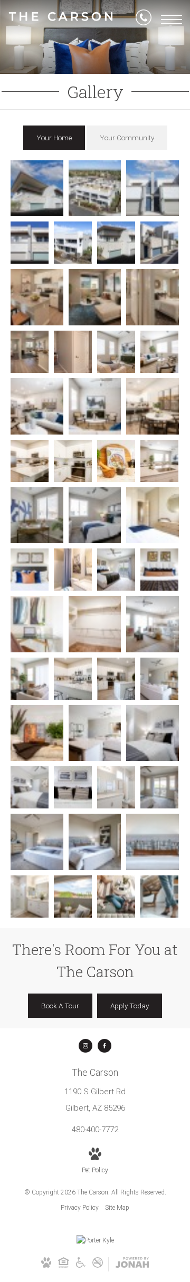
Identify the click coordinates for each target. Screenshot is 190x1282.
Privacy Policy (80, 1207)
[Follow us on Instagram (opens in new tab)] (85, 1046)
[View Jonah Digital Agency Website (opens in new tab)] (132, 1264)
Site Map (117, 1207)
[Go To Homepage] (60, 19)
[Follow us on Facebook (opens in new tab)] (104, 1046)
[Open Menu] (171, 19)
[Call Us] (143, 19)
